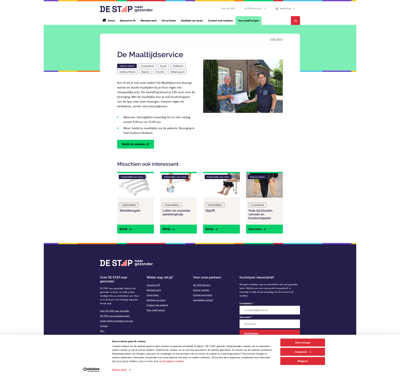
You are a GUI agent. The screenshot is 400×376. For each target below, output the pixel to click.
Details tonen (119, 369)
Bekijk (124, 229)
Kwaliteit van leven (156, 300)
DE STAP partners (202, 285)
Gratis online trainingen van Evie (116, 320)
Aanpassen (301, 351)
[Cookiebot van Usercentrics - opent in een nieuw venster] (91, 370)
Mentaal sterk (154, 290)
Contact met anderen (157, 305)
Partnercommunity (202, 295)
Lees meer (255, 229)
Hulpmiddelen (129, 204)
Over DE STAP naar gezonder (114, 310)
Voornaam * (246, 317)
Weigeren (303, 361)
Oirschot (160, 71)
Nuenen (145, 71)
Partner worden (201, 290)
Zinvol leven (153, 295)
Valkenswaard (177, 71)
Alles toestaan (302, 342)
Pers (102, 330)
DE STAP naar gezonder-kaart (115, 315)
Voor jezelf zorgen (156, 310)
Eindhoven (178, 65)
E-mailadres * (247, 303)
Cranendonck (147, 65)
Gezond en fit (153, 285)
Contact (104, 325)
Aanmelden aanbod (203, 300)
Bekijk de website (133, 144)
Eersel (163, 65)
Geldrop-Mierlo (127, 71)
